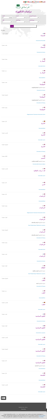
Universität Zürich (41, 66)
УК (26, 2)
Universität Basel (42, 128)
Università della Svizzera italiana (39, 164)
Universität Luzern (41, 139)
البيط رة (42, 61)
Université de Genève (41, 52)
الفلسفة (42, 375)
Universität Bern (42, 77)
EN (44, 2)
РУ (31, 2)
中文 (23, 2)
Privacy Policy (42, 415)
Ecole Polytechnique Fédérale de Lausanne (36, 225)
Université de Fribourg (41, 102)
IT (35, 2)
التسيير (43, 158)
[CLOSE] (41, 416)
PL (34, 2)
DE (41, 2)
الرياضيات (42, 196)
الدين (43, 184)
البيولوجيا (42, 84)
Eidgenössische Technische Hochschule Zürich (36, 114)
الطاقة (43, 268)
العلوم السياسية (40, 316)
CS (43, 2)
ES (40, 2)
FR (38, 2)
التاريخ (43, 123)
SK (29, 2)
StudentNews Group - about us (23, 407)
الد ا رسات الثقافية (39, 170)
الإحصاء (43, 35)
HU (37, 2)
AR (25, 2)
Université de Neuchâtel (40, 40)
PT (32, 2)
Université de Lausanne (40, 332)
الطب (43, 280)
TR (28, 2)
